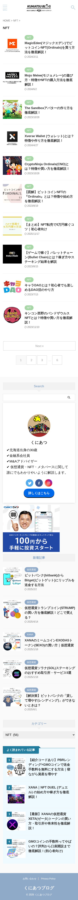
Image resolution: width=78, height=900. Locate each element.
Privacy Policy (48, 878)
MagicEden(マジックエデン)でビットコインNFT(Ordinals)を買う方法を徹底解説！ (50, 47)
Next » (39, 346)
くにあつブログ (39, 887)
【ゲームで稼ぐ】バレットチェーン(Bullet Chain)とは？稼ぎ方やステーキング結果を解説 (49, 257)
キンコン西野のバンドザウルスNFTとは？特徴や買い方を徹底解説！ (49, 318)
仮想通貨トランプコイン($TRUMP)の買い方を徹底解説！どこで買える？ (50, 612)
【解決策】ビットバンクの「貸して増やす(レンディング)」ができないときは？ (50, 700)
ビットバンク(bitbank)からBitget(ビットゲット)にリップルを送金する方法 (50, 580)
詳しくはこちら (39, 493)
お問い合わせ (29, 878)
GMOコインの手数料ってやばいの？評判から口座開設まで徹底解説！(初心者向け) (49, 846)
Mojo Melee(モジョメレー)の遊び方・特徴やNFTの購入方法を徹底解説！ (49, 80)
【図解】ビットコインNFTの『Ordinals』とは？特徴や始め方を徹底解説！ (49, 196)
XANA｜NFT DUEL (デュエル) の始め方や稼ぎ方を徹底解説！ (48, 792)
